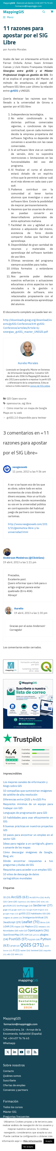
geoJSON (9, 905)
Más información (32, 1141)
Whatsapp (9, 1043)
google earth (19, 910)
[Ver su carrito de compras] (52, 12)
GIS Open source (16, 398)
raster (25, 950)
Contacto (8, 1071)
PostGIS (18, 939)
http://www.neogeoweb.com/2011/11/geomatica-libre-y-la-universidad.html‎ (27, 528)
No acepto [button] (28, 1146)
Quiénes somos (12, 1076)
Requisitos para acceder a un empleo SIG (27, 869)
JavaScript (12, 922)
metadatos (44, 927)
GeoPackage (24, 905)
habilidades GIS (40, 913)
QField (15, 946)
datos (35, 901)
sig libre (26, 403)
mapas (19, 926)
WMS (19, 954)
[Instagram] (28, 1052)
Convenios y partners (15, 1090)
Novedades (10, 930)
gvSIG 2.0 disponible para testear (26, 417)
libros (45, 922)
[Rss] (35, 1052)
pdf (36, 935)
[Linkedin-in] (15, 1052)
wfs (10, 954)
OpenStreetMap (13, 934)
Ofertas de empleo (14, 1085)
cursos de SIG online (40, 386)
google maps (11, 913)
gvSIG (14, 90)
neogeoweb (19, 467)
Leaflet (31, 922)
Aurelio (18, 608)
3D (6, 897)
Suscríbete (9, 1080)
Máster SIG (9, 1111)
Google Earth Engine (37, 910)
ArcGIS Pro (36, 897)
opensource (14, 403)
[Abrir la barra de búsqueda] (43, 12)
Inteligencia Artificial (35, 917)
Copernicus (24, 902)
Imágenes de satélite (12, 918)
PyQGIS (34, 939)
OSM (28, 935)
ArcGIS (20, 897)
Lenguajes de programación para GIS (25, 812)
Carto (12, 901)
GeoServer (42, 905)
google (7, 910)
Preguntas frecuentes (16, 1116)
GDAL (45, 902)
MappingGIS (13, 12)
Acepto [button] (48, 1141)
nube (23, 930)
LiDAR (8, 926)
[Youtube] (21, 1052)
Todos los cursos (13, 1107)
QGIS (32, 945)
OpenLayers (38, 930)
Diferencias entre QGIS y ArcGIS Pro (24, 799)
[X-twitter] (8, 1052)
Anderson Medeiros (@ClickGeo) (23, 557)
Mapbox (31, 926)
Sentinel (37, 950)
